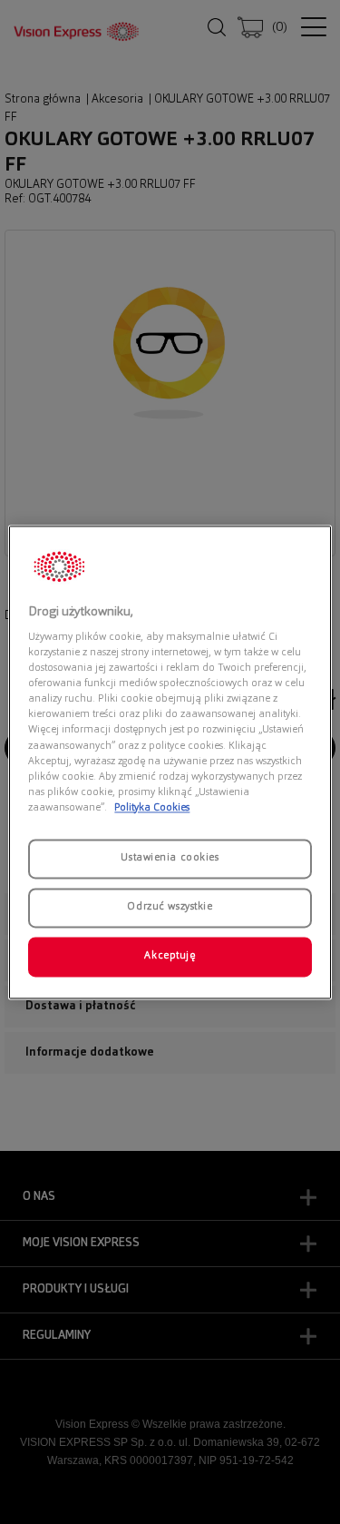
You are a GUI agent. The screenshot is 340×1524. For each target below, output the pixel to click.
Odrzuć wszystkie (169, 906)
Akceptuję (169, 955)
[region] (169, 762)
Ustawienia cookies (170, 857)
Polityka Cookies (151, 807)
